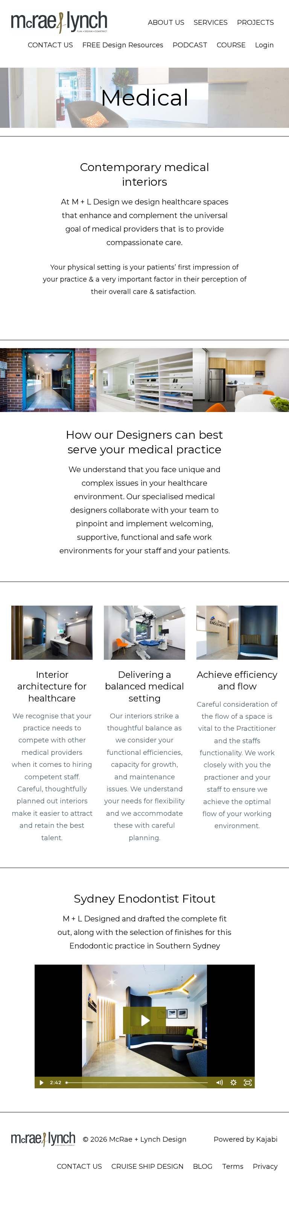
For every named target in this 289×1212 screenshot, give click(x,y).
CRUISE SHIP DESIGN (147, 1166)
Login (264, 45)
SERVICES (211, 22)
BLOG (203, 1166)
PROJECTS (255, 22)
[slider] (137, 1083)
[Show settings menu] (234, 1083)
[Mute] (219, 1083)
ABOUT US (166, 22)
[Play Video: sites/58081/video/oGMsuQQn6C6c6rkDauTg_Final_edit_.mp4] (144, 1020)
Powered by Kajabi (246, 1139)
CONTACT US (50, 45)
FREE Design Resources (122, 45)
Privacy (265, 1166)
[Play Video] (41, 1083)
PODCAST (190, 45)
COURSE (231, 45)
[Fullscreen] (248, 1083)
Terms (232, 1166)
